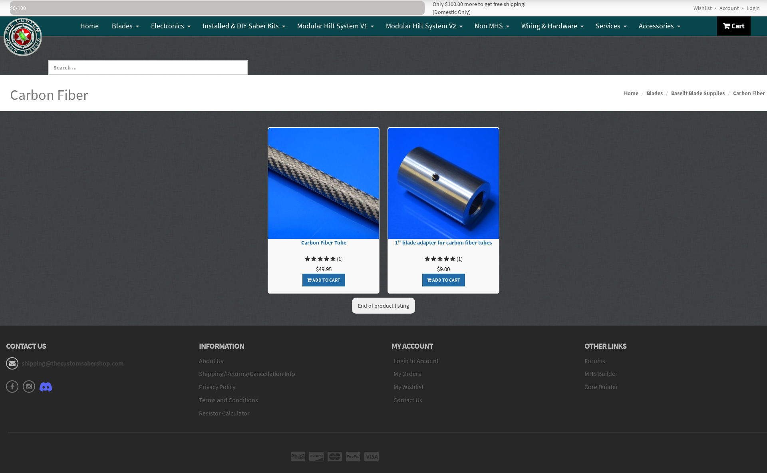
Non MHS (489, 25)
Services (608, 25)
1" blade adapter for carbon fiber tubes (443, 242)
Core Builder (601, 387)
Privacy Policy (217, 387)
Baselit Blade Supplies (698, 93)
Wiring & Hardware (549, 25)
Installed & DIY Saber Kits (241, 25)
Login (753, 8)
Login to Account (416, 361)
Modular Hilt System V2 (421, 25)
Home (89, 25)
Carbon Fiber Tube (323, 242)
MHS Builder (601, 374)
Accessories (656, 25)
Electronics (167, 25)
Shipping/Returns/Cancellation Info (247, 374)
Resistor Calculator (224, 413)
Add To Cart (326, 280)
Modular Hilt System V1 (332, 25)
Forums (594, 361)
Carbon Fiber (749, 93)
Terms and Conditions (228, 400)
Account (729, 8)
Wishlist (702, 8)
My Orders (407, 374)
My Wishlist (408, 387)
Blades (122, 25)
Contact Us (407, 400)
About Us (211, 361)
